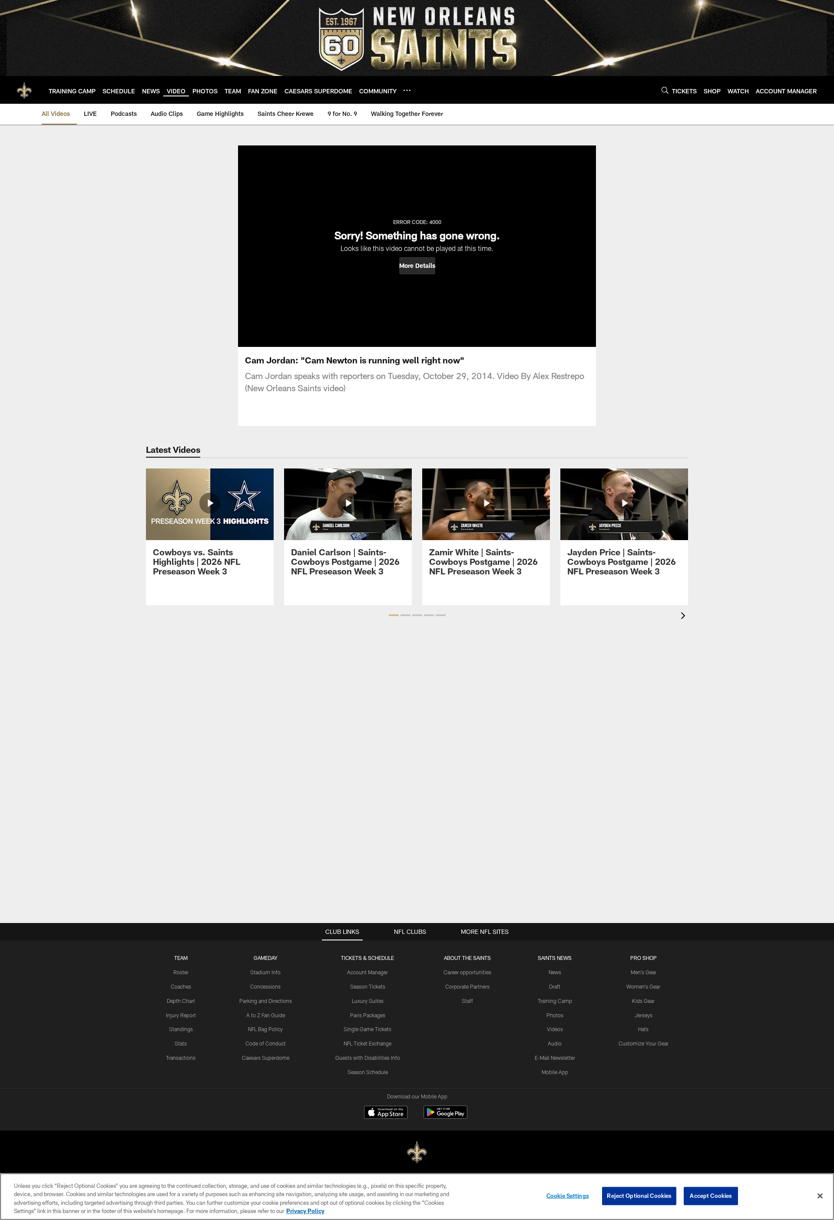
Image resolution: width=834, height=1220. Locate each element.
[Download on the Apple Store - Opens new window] (385, 1113)
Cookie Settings (567, 1195)
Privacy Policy (305, 1210)
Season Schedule (368, 1072)
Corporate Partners (467, 986)
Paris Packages (367, 1015)
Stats (181, 1043)
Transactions (180, 1058)
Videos (555, 1029)
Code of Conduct (265, 1043)
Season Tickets (367, 986)
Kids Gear (643, 1001)
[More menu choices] (407, 90)
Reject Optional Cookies (639, 1195)
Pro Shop (643, 958)
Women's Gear (643, 986)
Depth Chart (181, 1001)
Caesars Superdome (265, 1058)
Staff (467, 1001)
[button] (417, 265)
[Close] (820, 1195)
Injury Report (181, 1015)
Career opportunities (467, 972)
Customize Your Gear (644, 1043)
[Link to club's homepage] (24, 89)
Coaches (181, 986)
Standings (181, 1029)
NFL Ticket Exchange (367, 1043)
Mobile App (555, 1072)
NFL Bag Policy (265, 1029)
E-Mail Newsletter (555, 1058)
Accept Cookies (711, 1195)
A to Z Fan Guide (265, 1015)
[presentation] (684, 616)
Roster (181, 972)
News (555, 972)
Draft (554, 986)
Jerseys (643, 1015)
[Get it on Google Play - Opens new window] (445, 1116)
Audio (555, 1043)
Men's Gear (643, 972)
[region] (417, 1196)
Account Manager (367, 972)
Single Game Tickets (367, 1029)
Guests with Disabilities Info (367, 1058)
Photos (554, 1015)
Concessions (265, 986)
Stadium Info (265, 972)
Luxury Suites (368, 1001)
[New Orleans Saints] (417, 1152)
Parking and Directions (265, 1001)
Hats (643, 1029)
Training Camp (555, 1001)
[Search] (665, 90)
